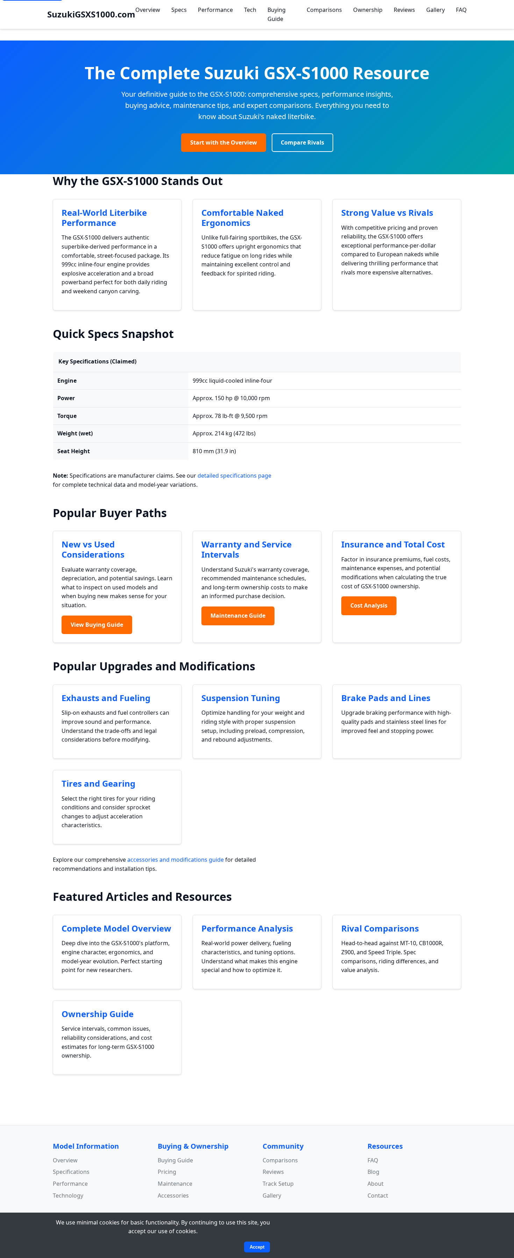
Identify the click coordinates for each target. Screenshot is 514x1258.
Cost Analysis (368, 605)
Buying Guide (276, 14)
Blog (373, 1172)
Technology (68, 1195)
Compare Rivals (302, 142)
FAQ (461, 10)
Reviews (404, 10)
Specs (179, 10)
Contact (377, 1195)
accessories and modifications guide (175, 859)
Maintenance (175, 1183)
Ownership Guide (98, 1014)
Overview (147, 10)
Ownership (368, 10)
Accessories (173, 1195)
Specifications (71, 1172)
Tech (250, 10)
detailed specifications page (234, 475)
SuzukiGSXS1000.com (91, 14)
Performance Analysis (247, 928)
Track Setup (278, 1183)
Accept (257, 1247)
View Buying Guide (97, 624)
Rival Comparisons (380, 928)
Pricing (167, 1172)
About (375, 1183)
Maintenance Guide (237, 615)
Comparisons (324, 10)
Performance (215, 10)
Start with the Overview (223, 142)
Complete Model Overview (116, 928)
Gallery (435, 10)
